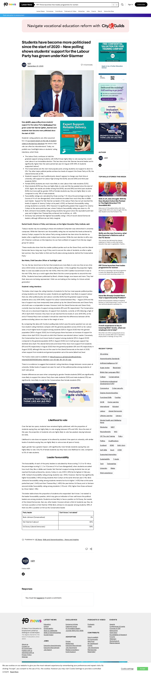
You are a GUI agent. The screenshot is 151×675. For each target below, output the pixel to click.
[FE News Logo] (10, 4)
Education (47, 624)
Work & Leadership (50, 631)
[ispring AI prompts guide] (39, 405)
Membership (92, 650)
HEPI (29, 63)
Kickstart (115, 406)
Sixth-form (121, 445)
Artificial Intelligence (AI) (108, 363)
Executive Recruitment (51, 648)
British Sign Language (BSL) (110, 372)
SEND (112, 445)
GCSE (102, 402)
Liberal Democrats (115, 411)
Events (94, 11)
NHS (115, 432)
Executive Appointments (52, 646)
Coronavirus (104, 388)
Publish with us (27, 651)
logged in (40, 598)
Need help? (91, 652)
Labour (102, 411)
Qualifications (113, 441)
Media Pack (70, 644)
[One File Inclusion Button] (76, 405)
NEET (113, 427)
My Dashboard (93, 644)
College (102, 377)
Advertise (81, 11)
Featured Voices (71, 626)
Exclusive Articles (72, 624)
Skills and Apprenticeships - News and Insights (61, 539)
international (104, 406)
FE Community (27, 648)
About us (25, 644)
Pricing (68, 641)
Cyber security (117, 388)
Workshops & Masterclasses (115, 642)
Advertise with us (28, 653)
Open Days (113, 633)
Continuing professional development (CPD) (108, 382)
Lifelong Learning (106, 416)
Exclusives (49, 11)
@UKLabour (48, 125)
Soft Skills (103, 450)
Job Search (48, 650)
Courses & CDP (115, 628)
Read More (14, 672)
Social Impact (48, 635)
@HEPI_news (31, 122)
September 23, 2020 (35, 66)
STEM (119, 450)
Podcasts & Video (70, 11)
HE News (38, 539)
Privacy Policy (27, 655)
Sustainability (105, 459)
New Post (91, 641)
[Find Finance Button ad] (113, 92)
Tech (102, 464)
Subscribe (141, 4)
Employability (48, 628)
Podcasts (91, 624)
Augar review (105, 368)
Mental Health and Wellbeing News (110, 421)
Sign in (130, 4)
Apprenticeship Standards (109, 359)
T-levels (116, 459)
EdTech (46, 626)
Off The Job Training (107, 436)
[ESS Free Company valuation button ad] (113, 52)
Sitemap (25, 657)
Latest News (40, 11)
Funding (118, 397)
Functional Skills (105, 397)
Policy (120, 436)
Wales (113, 468)
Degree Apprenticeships (109, 393)
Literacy (119, 416)
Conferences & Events (117, 626)
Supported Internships (108, 454)
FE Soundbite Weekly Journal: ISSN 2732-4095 (74, 629)
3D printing (104, 354)
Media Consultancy (72, 650)
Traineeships (111, 464)
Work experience (106, 473)
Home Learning (113, 402)
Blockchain (117, 368)
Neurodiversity (105, 432)
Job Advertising (71, 648)
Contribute (59, 11)
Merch (100, 11)
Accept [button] (142, 669)
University (103, 468)
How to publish (93, 637)
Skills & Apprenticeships (52, 633)
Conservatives (114, 377)
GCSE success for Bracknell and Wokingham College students (60, 5)
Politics (102, 441)
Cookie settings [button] (127, 668)
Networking (114, 631)
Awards (112, 624)
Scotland (103, 445)
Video (90, 626)
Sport (112, 450)
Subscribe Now (109, 11)
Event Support (71, 652)
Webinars (113, 639)
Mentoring (103, 427)
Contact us (25, 646)
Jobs (88, 11)
